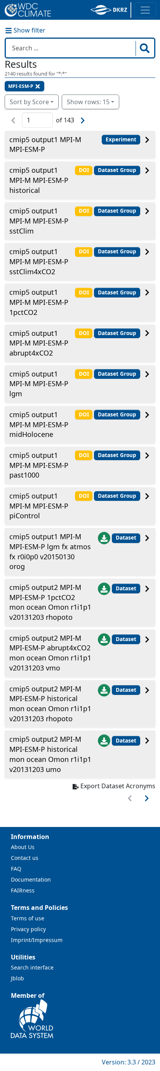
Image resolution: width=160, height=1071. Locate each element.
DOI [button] (84, 170)
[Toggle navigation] (145, 10)
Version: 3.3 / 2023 (128, 1062)
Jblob (17, 978)
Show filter (28, 30)
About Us (23, 847)
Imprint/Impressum (37, 940)
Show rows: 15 (88, 102)
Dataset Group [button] (117, 170)
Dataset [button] (126, 537)
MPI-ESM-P (20, 86)
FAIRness (23, 890)
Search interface (32, 967)
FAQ (16, 868)
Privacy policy (28, 929)
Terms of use (27, 918)
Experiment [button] (121, 139)
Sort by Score (29, 102)
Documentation (31, 879)
